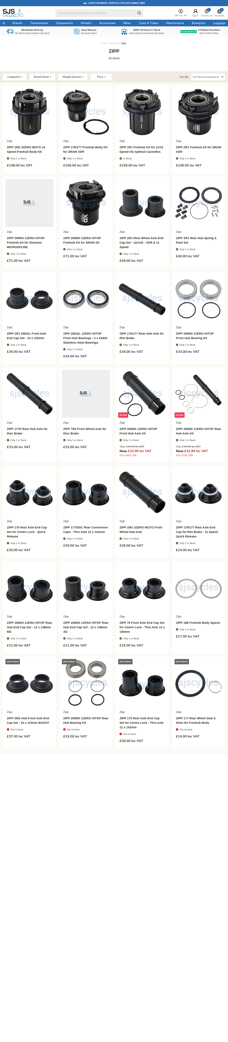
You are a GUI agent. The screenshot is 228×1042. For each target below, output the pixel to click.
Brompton (198, 23)
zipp (123, 43)
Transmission (39, 23)
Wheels (86, 23)
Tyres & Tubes (148, 23)
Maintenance (175, 23)
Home (104, 43)
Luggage (219, 23)
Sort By (183, 77)
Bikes (127, 23)
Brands (114, 43)
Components (64, 23)
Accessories (107, 23)
